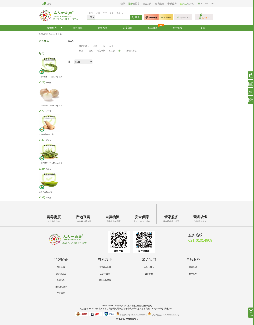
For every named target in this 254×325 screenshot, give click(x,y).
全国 (95, 46)
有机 (91, 13)
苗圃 (202, 27)
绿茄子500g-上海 (45, 192)
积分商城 (177, 27)
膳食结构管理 (105, 280)
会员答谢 (159, 3)
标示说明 (193, 274)
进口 (120, 51)
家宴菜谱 (127, 27)
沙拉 (105, 13)
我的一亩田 (184, 18)
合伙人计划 (149, 267)
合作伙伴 (149, 274)
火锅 (98, 13)
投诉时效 (193, 267)
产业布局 (61, 293)
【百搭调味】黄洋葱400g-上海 (50, 106)
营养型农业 (61, 274)
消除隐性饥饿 (61, 287)
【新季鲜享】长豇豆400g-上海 (50, 77)
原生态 (112, 51)
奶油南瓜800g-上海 (46, 134)
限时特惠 (77, 27)
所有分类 (48, 34)
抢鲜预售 (102, 27)
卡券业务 (172, 3)
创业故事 (61, 267)
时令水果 (58, 34)
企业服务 (152, 27)
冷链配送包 (131, 51)
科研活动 (61, 280)
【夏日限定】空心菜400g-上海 (50, 163)
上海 (49, 4)
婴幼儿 (119, 13)
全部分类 (52, 27)
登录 (122, 3)
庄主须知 (147, 3)
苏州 (111, 46)
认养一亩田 (105, 274)
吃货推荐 (101, 51)
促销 (91, 51)
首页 (41, 34)
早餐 (112, 13)
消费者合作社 (105, 267)
